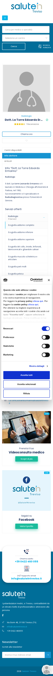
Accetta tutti (26, 375)
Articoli (8, 161)
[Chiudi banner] (49, 280)
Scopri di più (27, 459)
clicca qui (38, 301)
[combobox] (25, 37)
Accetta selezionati (26, 384)
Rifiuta (26, 393)
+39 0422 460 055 (26, 561)
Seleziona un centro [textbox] (15, 38)
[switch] (46, 337)
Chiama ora (26, 134)
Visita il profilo (26, 526)
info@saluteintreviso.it (26, 578)
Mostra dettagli (36, 366)
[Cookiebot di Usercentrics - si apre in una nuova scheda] (32, 280)
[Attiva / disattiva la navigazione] (5, 17)
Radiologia (26, 116)
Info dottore (10, 155)
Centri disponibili (12, 150)
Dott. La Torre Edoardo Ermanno (24, 120)
